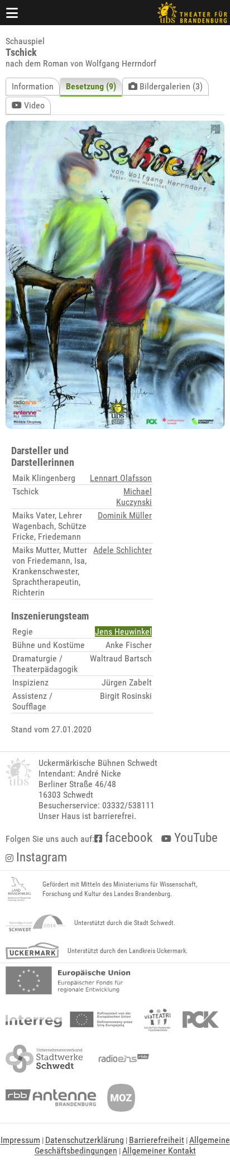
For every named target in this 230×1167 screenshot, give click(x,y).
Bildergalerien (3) (170, 86)
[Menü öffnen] (12, 12)
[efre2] (68, 980)
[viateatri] (157, 1019)
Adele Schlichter (122, 550)
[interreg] (69, 1019)
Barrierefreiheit (156, 1140)
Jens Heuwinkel (123, 631)
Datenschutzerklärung (84, 1140)
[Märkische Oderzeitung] (121, 1098)
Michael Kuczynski (134, 496)
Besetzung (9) (91, 86)
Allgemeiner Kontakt (159, 1150)
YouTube (194, 837)
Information (33, 86)
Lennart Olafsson (121, 478)
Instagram (40, 857)
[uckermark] (32, 950)
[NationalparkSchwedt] (35, 922)
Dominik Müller (125, 515)
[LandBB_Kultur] (19, 889)
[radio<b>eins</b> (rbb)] (121, 1058)
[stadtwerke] (44, 1059)
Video (33, 105)
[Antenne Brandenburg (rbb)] (51, 1097)
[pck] (201, 1019)
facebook (127, 837)
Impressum (20, 1140)
